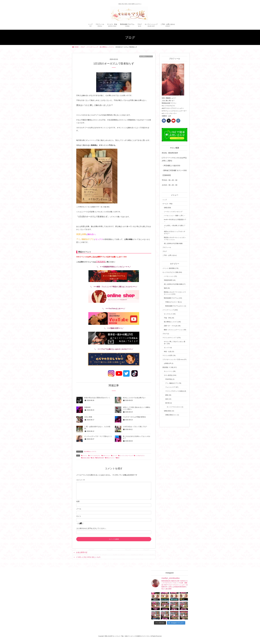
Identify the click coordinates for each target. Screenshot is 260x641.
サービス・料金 (167, 203)
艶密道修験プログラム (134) (173, 298)
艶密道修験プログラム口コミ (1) (175, 306)
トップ (164, 200)
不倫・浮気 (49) (169, 318)
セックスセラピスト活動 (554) (172, 272)
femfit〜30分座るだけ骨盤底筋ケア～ (175, 220)
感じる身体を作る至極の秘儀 (173, 243)
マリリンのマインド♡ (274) (171, 337)
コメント (80, 480)
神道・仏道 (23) (169, 351)
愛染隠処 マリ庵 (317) (169, 367)
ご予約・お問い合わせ (169, 255)
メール (78, 509)
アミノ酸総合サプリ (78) (173, 383)
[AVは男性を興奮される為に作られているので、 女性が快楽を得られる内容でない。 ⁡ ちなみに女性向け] (155, 615)
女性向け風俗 (86, 458)
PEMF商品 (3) (169, 379)
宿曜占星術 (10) (169, 411)
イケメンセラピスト (94, 455)
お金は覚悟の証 (81, 552)
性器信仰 (87, 407)
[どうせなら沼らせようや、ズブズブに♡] (174, 596)
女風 (93, 458)
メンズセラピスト (140, 455)
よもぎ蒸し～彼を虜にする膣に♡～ (174, 226)
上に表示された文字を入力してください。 (91, 528)
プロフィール (166, 247)
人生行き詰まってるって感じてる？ (135, 426)
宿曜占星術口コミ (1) (172, 415)
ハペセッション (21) (170, 276)
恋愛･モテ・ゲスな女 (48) (172, 326)
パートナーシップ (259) (170, 310)
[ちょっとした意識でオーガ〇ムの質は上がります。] (155, 606)
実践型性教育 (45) (170, 280)
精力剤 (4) (168, 403)
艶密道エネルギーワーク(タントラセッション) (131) (175, 293)
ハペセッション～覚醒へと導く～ (174, 215)
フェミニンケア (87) (171, 387)
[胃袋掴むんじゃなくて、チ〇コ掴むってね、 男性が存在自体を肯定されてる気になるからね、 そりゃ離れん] (165, 596)
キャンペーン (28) (170, 371)
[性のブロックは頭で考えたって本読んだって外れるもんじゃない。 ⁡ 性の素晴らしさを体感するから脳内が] (155, 596)
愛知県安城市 (100, 458)
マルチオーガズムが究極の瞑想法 (134, 417)
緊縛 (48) (167, 288)
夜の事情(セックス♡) (146, 56)
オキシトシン (106, 455)
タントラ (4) (168, 347)
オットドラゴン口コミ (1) (175, 407)
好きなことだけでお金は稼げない (134, 397)
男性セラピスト (110, 458)
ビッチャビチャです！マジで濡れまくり (98, 436)
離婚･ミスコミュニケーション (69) (175, 329)
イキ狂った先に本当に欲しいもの (88, 557)
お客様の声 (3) (168, 363)
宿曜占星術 (167, 207)
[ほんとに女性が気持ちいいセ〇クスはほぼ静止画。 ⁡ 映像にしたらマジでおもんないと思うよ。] (165, 615)
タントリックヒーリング (126, 455)
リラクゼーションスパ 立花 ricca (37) (174, 359)
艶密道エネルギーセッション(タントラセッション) (175, 238)
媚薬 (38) (168, 395)
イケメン (84, 455)
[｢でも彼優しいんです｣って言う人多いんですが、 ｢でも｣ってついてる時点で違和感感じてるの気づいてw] (174, 615)
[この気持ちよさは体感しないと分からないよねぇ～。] (165, 606)
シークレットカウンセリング (173, 211)
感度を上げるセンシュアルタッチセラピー (174, 232)
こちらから (100, 262)
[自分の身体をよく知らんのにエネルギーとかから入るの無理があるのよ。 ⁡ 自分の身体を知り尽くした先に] (174, 606)
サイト (78, 516)
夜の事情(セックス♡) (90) (172, 322)
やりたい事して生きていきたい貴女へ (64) (174, 342)
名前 (78, 501)
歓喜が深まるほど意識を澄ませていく (97, 397)
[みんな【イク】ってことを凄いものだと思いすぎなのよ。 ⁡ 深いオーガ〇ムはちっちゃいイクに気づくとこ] (184, 606)
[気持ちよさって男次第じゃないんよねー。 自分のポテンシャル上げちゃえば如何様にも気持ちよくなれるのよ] (184, 596)
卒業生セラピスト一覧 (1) (173, 302)
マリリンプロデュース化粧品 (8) (175, 391)
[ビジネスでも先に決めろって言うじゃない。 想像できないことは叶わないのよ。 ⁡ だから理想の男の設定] (184, 615)
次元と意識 (88, 417)
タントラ (114, 455)
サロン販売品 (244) (170, 375)
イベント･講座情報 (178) (170, 268)
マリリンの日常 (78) (169, 355)
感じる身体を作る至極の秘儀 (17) (174, 284)
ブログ (164, 251)
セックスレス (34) (170, 314)
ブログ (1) (165, 333)
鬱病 (118, 458)
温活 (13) (168, 399)
